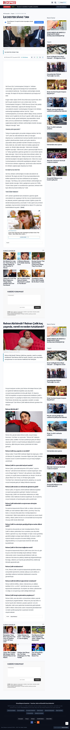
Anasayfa (7, 13)
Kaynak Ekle (40, 22)
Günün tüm (61, 6)
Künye (27, 718)
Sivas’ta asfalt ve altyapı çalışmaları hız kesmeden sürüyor (32, 6)
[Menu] (52, 2)
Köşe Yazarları (59, 710)
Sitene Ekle (49, 718)
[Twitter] (35, 722)
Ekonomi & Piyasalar (49, 710)
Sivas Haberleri (20, 710)
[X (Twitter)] (40, 57)
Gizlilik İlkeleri (40, 718)
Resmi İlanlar (40, 710)
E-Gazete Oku (30, 713)
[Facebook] (43, 57)
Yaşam (12, 13)
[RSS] (38, 722)
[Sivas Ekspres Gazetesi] (9, 2)
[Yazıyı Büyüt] (32, 57)
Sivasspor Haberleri (30, 710)
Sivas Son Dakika (11, 710)
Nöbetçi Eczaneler (39, 713)
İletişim (33, 718)
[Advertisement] (24, 74)
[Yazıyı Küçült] (34, 57)
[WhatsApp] (37, 57)
